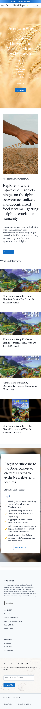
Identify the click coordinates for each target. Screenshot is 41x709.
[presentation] (20, 280)
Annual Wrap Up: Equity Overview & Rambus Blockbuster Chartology (20, 386)
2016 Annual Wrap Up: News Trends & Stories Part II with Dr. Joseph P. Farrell (19, 342)
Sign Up (9, 685)
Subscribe (27, 1)
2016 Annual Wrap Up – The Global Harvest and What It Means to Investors (17, 429)
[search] (7, 5)
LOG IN (36, 5)
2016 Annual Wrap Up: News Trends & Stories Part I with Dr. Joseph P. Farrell (19, 299)
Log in (7, 496)
